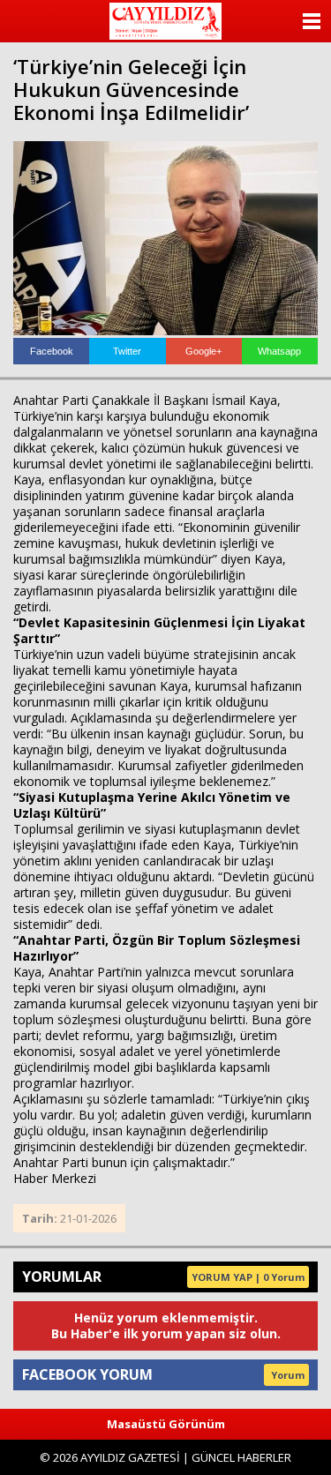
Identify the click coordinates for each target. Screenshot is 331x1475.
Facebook (51, 351)
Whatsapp (279, 351)
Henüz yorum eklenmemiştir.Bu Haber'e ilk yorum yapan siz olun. (166, 1325)
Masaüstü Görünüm (166, 1424)
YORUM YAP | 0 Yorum (248, 1277)
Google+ (203, 351)
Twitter (127, 351)
